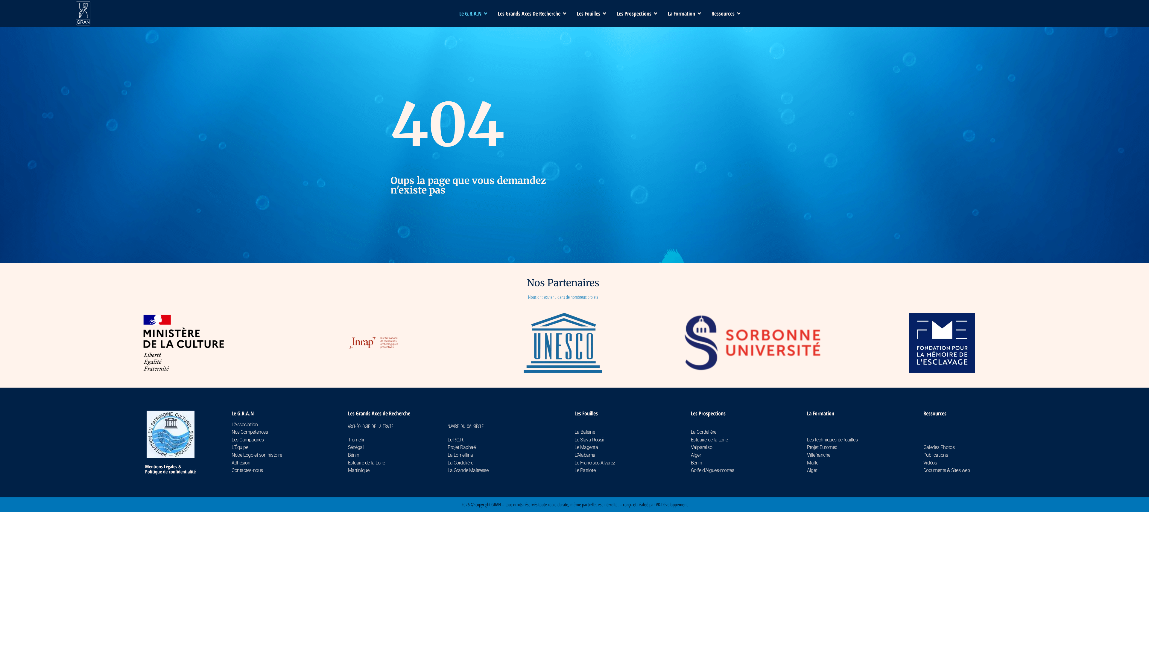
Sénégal (356, 447)
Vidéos (930, 463)
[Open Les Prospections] (655, 14)
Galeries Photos (939, 447)
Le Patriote (584, 470)
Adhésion (241, 463)
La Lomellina (460, 455)
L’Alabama (584, 455)
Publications (935, 455)
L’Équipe (240, 447)
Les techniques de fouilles (832, 440)
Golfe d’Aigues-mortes (712, 470)
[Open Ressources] (738, 14)
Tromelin (356, 440)
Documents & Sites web (946, 470)
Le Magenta (586, 447)
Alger (696, 455)
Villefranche (818, 455)
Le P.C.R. (456, 440)
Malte (812, 463)
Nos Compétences (250, 432)
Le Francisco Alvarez (594, 463)
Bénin (353, 455)
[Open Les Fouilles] (604, 14)
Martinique (359, 470)
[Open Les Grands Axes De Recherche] (564, 14)
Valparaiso (701, 447)
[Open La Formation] (699, 14)
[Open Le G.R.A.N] (485, 14)
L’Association (245, 424)
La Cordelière (460, 463)
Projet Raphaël (462, 447)
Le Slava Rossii (589, 440)
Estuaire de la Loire (366, 463)
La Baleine (584, 432)
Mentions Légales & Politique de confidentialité (170, 469)
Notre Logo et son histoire (257, 455)
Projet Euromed (822, 447)
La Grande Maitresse (468, 470)
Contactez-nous (247, 470)
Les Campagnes (248, 440)
